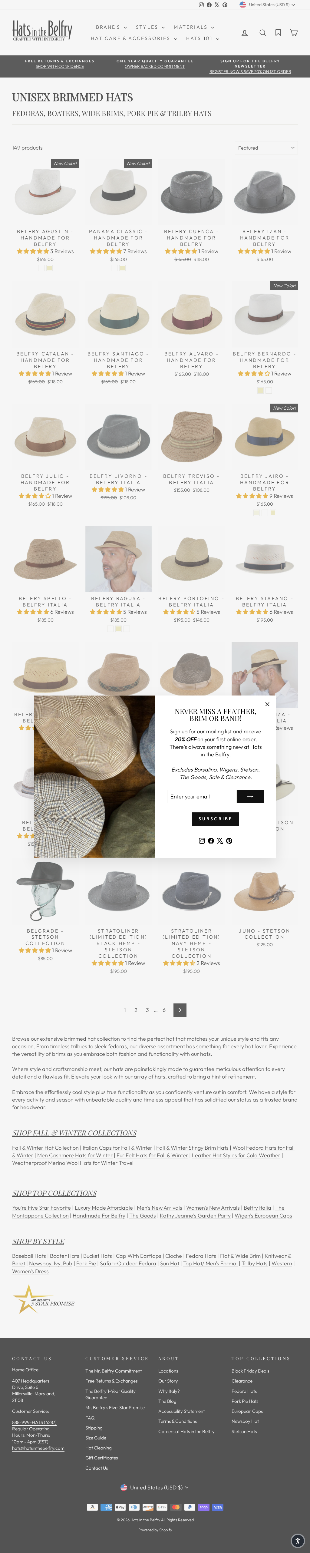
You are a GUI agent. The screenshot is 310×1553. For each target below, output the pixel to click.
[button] (298, 1541)
